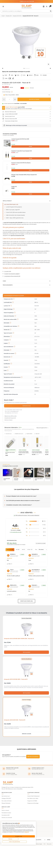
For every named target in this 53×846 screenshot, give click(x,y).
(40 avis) (32, 87)
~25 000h (44, 75)
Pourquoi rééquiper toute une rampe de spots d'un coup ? (21, 496)
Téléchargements (8, 285)
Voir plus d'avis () (26, 601)
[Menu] (3, 6)
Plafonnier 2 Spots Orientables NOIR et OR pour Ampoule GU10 (24, 174)
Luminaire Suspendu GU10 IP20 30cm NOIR (20, 139)
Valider (48, 839)
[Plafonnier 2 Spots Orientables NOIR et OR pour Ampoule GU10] (7, 178)
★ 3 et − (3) (30, 549)
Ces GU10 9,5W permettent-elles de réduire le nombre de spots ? (23, 500)
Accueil (3, 15)
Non (37, 75)
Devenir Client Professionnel (33, 796)
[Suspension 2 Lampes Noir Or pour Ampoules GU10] (7, 155)
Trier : (36, 549)
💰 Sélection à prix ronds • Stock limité (26, 1)
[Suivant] (50, 68)
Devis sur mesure (5, 810)
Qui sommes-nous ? (6, 796)
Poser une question (33, 756)
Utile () (10, 563)
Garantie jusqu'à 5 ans (10, 116)
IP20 (18, 75)
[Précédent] (2, 68)
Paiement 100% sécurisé (10, 111)
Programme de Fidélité (32, 800)
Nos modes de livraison (7, 800)
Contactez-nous (27, 405)
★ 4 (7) (23, 549)
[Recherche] (50, 11)
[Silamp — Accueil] (8, 783)
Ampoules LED (9, 15)
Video (4, 281)
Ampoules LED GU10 (17, 15)
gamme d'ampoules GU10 (17, 235)
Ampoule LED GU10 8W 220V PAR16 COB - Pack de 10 (19, 638)
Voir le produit (26, 652)
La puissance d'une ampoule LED (12, 276)
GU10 (6, 75)
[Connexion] (46, 6)
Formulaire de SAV (5, 815)
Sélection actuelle (26, 733)
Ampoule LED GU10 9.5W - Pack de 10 (14, 720)
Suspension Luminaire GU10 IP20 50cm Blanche (21, 162)
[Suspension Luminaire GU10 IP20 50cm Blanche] (7, 166)
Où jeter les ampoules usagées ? (12, 273)
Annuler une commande (7, 817)
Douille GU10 (14, 186)
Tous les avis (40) (10, 549)
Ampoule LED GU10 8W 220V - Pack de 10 (15, 679)
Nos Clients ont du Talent (32, 798)
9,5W (12, 75)
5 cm (24, 75)
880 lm (30, 75)
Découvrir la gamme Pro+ (42, 427)
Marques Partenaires (6, 803)
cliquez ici (27, 832)
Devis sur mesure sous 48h (11, 118)
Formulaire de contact (6, 812)
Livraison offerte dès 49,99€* (11, 114)
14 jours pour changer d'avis (11, 121)
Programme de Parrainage (32, 803)
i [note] (10, 322)
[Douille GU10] (7, 190)
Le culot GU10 (7, 271)
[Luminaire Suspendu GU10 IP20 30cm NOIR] (7, 143)
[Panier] (49, 6)
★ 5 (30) (17, 549)
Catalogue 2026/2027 (6, 798)
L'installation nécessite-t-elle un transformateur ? (19, 505)
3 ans (6, 78)
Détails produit (7, 200)
